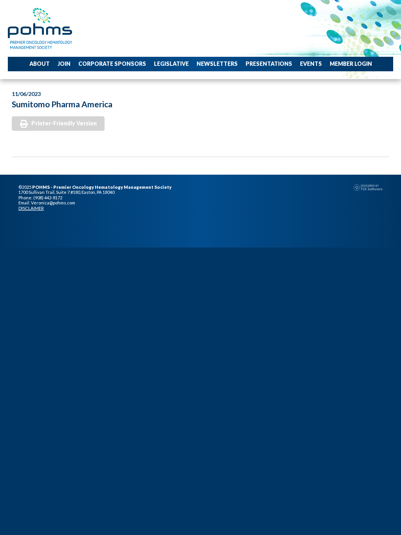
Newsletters (217, 63)
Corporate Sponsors (112, 63)
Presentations (269, 63)
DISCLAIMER (31, 208)
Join (64, 63)
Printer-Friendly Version (64, 123)
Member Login (351, 63)
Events (311, 63)
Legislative (171, 63)
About (39, 63)
